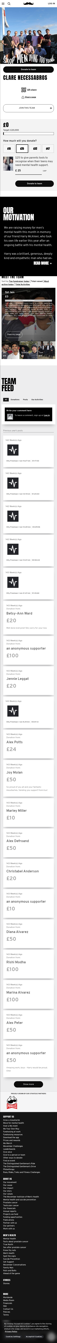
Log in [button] (51, 4)
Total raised (37, 281)
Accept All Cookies (34, 1337)
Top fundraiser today (19, 281)
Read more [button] (42, 263)
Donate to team (34, 184)
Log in (47, 415)
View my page (13, 334)
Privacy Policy (11, 1332)
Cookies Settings (13, 1337)
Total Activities (22, 285)
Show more (28, 1084)
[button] (3, 3)
